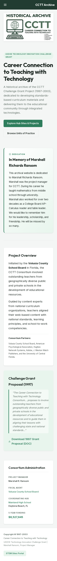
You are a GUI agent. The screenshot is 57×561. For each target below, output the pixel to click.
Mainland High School (19, 502)
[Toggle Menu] (5, 5)
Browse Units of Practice (21, 133)
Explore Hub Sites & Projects (23, 123)
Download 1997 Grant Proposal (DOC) (25, 441)
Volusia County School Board (23, 491)
